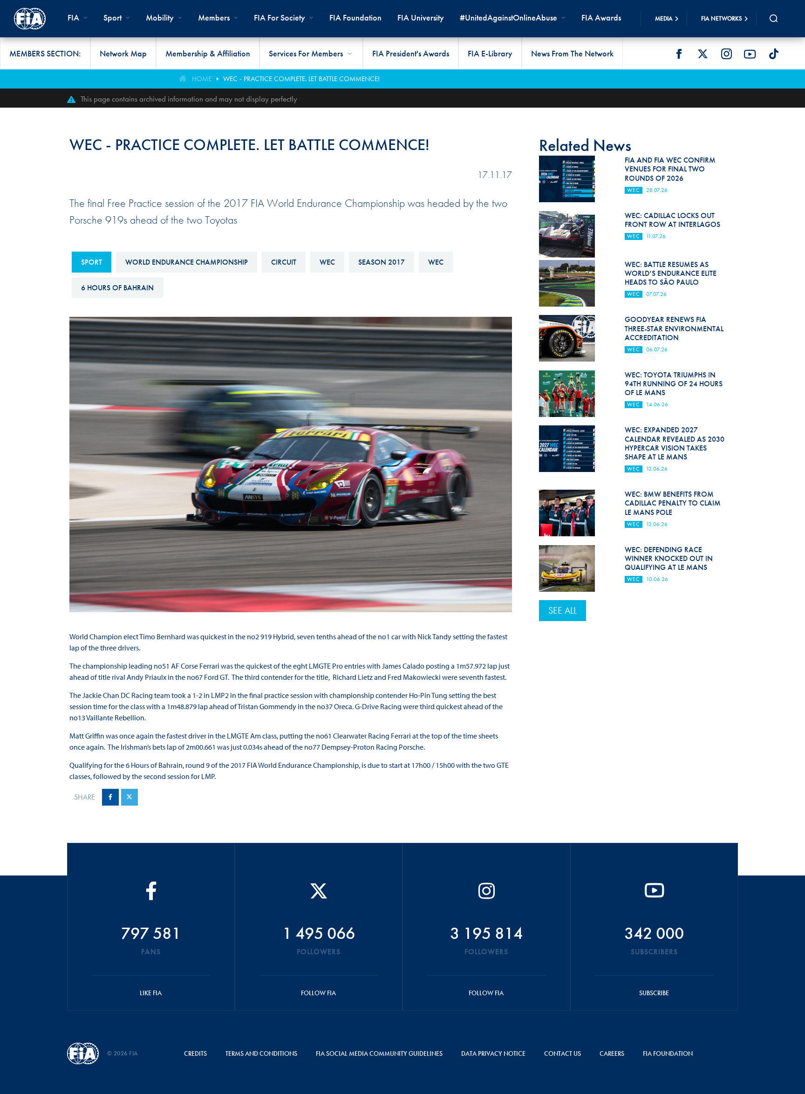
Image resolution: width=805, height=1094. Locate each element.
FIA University (420, 17)
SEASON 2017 (381, 262)
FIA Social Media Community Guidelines (379, 1053)
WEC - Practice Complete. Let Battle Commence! (301, 78)
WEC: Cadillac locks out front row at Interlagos (672, 220)
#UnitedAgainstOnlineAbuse (508, 17)
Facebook (679, 54)
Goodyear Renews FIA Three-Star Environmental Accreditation (674, 328)
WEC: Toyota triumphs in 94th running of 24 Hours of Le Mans (674, 383)
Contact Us (562, 1053)
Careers (612, 1053)
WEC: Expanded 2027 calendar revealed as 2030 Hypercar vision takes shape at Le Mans (674, 443)
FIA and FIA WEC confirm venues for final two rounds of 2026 (670, 169)
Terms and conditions (261, 1053)
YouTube (750, 54)
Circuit (283, 262)
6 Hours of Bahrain (117, 288)
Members (214, 17)
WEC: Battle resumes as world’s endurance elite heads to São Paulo (670, 273)
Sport (91, 262)
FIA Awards (601, 17)
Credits (195, 1053)
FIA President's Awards (410, 53)
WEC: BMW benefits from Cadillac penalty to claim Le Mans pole (673, 503)
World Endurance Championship (186, 262)
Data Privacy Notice (493, 1053)
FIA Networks (721, 18)
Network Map (123, 53)
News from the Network (572, 53)
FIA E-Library (490, 53)
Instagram (726, 54)
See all (562, 610)
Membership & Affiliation (207, 53)
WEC (327, 262)
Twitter (702, 54)
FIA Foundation (355, 17)
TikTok (774, 54)
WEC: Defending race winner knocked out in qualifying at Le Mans (669, 558)
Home (201, 78)
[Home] (30, 18)
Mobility (160, 17)
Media (664, 18)
